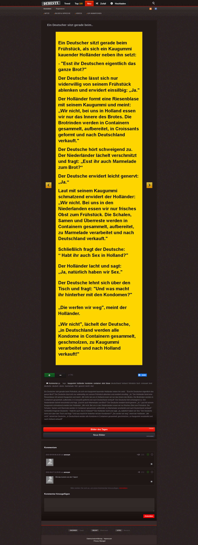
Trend (67, 3)
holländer (80, 383)
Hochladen (120, 3)
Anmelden (47, 9)
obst (103, 383)
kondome (89, 383)
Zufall (103, 3)
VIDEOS (79, 13)
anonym (67, 455)
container (97, 383)
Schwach (60, 375)
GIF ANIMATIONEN (94, 13)
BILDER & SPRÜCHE (62, 13)
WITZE (46, 13)
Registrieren (60, 9)
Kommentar (54, 383)
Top (79, 3)
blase (108, 383)
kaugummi (72, 383)
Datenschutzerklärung (94, 538)
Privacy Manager (100, 541)
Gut (49, 375)
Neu (89, 3)
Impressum (108, 538)
